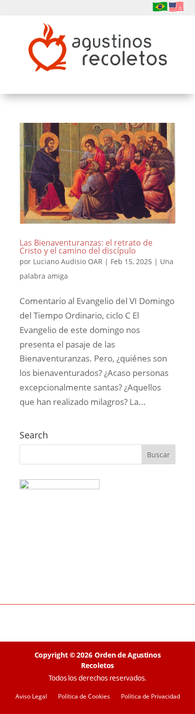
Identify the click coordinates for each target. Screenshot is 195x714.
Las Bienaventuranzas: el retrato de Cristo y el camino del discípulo (86, 246)
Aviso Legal (31, 697)
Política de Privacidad (150, 697)
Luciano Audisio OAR (67, 261)
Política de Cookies (84, 697)
